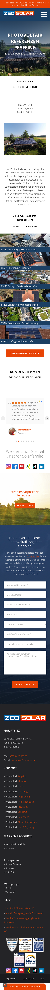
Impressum (11, 978)
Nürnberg (23, 791)
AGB (42, 978)
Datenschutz (28, 978)
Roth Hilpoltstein (26, 801)
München (22, 781)
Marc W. (22, 429)
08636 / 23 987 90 (18, 756)
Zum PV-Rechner (25, 505)
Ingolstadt (23, 806)
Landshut (22, 811)
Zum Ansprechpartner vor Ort (25, 353)
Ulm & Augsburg (26, 827)
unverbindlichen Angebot (28, 5)
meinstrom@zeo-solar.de (23, 760)
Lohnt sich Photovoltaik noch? (19, 908)
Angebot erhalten (25, 684)
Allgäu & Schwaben (27, 822)
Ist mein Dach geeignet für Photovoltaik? (25, 913)
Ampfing (22, 776)
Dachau (21, 786)
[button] (5, 985)
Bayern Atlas (33, 556)
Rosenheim (23, 816)
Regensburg (24, 796)
